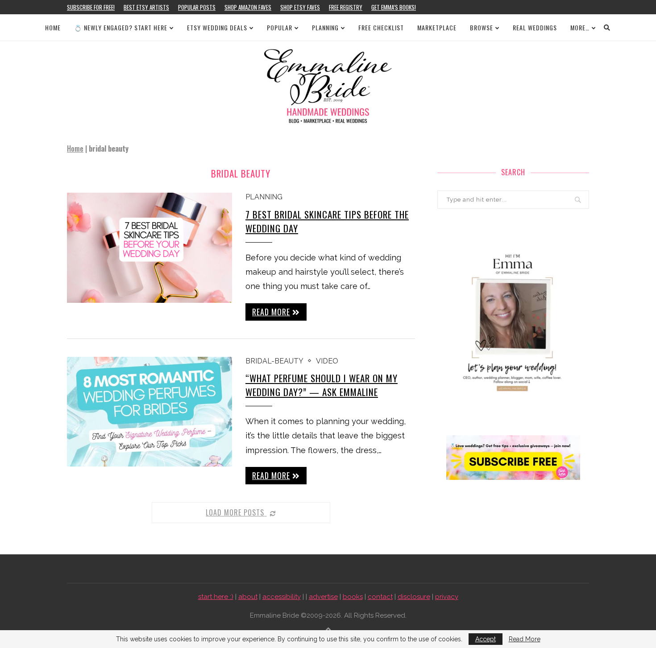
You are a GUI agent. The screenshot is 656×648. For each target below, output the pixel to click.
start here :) (215, 597)
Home (53, 27)
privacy (446, 597)
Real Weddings (535, 27)
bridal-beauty (274, 361)
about (247, 597)
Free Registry (345, 7)
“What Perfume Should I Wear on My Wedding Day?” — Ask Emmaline (321, 385)
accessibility (281, 597)
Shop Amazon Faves (247, 7)
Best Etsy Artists (146, 7)
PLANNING (325, 27)
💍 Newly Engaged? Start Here (120, 27)
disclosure (414, 597)
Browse (481, 27)
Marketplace (437, 27)
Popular (279, 27)
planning (263, 197)
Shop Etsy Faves (300, 7)
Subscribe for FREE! (91, 7)
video (327, 361)
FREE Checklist (381, 27)
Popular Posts (197, 7)
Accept (485, 639)
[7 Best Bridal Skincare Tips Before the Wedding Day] (149, 248)
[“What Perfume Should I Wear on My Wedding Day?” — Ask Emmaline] (149, 412)
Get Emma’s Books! (393, 7)
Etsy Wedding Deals (217, 27)
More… (580, 27)
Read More (524, 639)
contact (380, 597)
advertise (323, 597)
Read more (271, 312)
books (353, 597)
